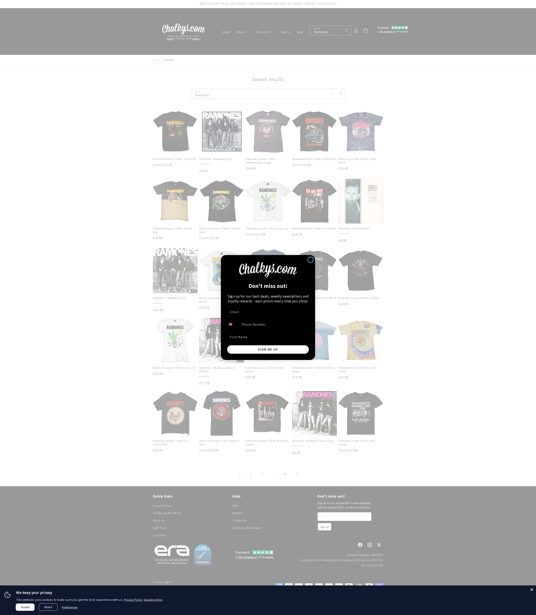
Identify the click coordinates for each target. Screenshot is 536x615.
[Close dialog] (310, 259)
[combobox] (233, 324)
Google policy (153, 600)
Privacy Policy (133, 600)
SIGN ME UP (268, 349)
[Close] (532, 590)
